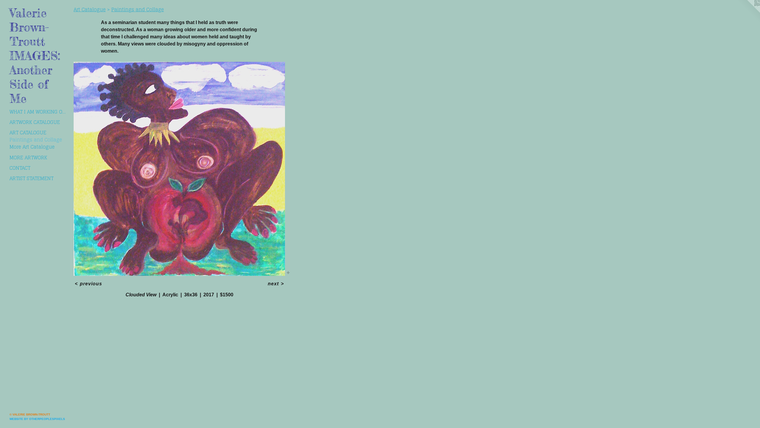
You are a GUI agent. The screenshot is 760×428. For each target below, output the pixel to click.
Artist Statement (31, 178)
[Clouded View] (179, 169)
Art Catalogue (28, 132)
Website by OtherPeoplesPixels (37, 419)
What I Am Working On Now (39, 111)
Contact (20, 167)
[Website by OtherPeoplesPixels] (748, 12)
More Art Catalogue (32, 146)
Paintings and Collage (36, 139)
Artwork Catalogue (35, 122)
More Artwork (28, 157)
